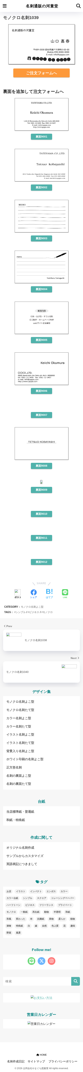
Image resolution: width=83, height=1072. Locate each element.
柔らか (61, 919)
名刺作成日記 (16, 1061)
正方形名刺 (14, 767)
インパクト (36, 891)
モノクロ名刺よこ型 (32, 606)
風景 (18, 932)
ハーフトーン (13, 905)
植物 (72, 919)
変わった (20, 919)
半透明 (57, 912)
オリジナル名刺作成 (20, 847)
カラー (64, 891)
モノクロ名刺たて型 (20, 710)
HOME (43, 1055)
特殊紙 (19, 925)
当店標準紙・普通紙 (20, 811)
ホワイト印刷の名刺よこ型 (24, 759)
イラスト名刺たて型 (20, 742)
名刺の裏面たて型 (18, 783)
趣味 (72, 925)
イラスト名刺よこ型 (20, 734)
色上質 (55, 925)
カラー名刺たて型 (18, 726)
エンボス (51, 891)
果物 (51, 919)
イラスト (20, 891)
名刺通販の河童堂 (42, 6)
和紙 (67, 912)
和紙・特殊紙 (15, 820)
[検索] (75, 981)
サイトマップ (36, 1061)
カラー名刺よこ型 (18, 718)
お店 (9, 891)
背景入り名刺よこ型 (20, 751)
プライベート (65, 905)
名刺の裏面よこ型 (18, 775)
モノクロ (48, 612)
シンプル (21, 612)
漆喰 (9, 925)
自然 (44, 925)
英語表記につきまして (21, 864)
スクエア (41, 898)
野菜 (9, 932)
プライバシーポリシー (62, 1061)
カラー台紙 (12, 898)
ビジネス (34, 612)
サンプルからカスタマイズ (24, 856)
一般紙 (24, 912)
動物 (46, 912)
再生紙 (35, 912)
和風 (9, 919)
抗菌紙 (40, 919)
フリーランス (46, 905)
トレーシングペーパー (62, 898)
